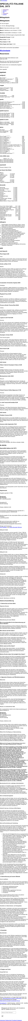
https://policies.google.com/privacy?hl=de (10, 1000)
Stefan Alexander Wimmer (15, 527)
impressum (2, 1020)
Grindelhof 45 (3, 1003)
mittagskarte (6, 9)
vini (3, 12)
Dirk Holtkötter (3, 527)
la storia (5, 14)
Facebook (14, 1020)
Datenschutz (9, 1020)
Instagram (19, 1020)
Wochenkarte (5, 50)
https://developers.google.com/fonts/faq (12, 998)
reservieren (5, 13)
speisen (5, 10)
